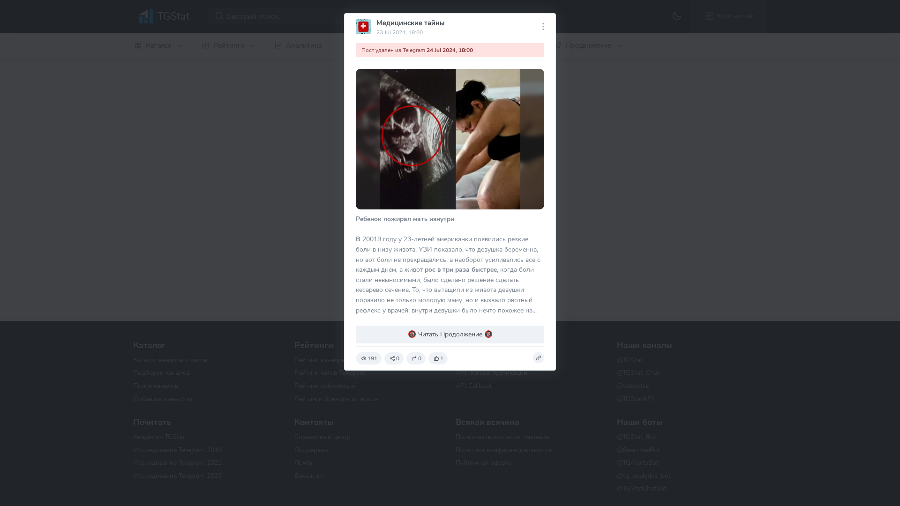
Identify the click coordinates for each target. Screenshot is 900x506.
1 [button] (441, 358)
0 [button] (397, 358)
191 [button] (372, 358)
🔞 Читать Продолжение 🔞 (450, 334)
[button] (538, 358)
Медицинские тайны (410, 23)
